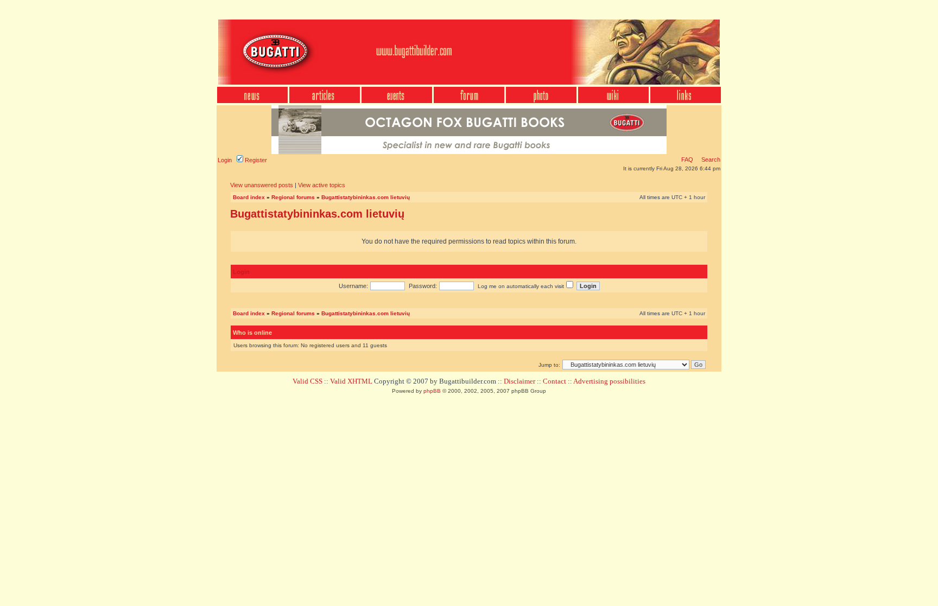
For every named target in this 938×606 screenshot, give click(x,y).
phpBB (432, 391)
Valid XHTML (351, 381)
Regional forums (293, 197)
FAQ (687, 159)
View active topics (321, 185)
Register (255, 160)
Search (710, 159)
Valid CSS (307, 381)
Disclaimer (519, 381)
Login (225, 160)
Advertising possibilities (609, 381)
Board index (249, 197)
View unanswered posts (261, 185)
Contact (554, 381)
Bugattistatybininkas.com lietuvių (365, 197)
